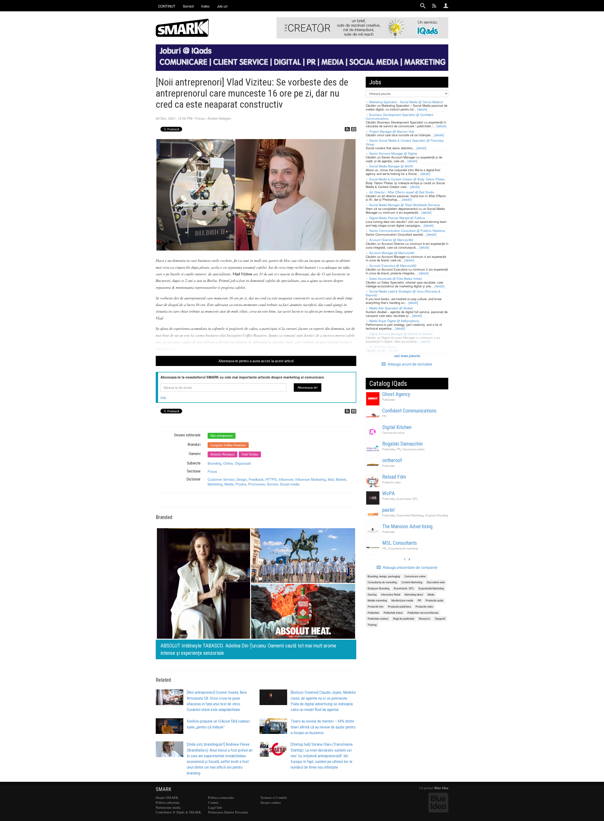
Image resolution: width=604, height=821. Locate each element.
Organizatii (243, 463)
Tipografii (440, 618)
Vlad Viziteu (250, 454)
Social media (289, 483)
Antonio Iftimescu (222, 454)
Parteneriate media (168, 807)
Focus (200, 118)
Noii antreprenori (221, 435)
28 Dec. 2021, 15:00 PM (174, 118)
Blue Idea (441, 787)
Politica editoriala (167, 802)
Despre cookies (270, 802)
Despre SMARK (167, 797)
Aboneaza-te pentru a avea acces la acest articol (256, 361)
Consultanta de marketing (403, 548)
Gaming (372, 594)
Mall (331, 479)
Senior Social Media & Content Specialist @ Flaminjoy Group (405, 142)
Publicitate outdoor (378, 618)
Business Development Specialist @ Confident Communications (399, 116)
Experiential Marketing (410, 515)
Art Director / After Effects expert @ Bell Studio (401, 192)
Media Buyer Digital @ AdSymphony (394, 321)
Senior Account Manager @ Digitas (393, 153)
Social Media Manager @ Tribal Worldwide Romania (404, 205)
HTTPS (271, 479)
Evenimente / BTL (407, 499)
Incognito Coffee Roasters (228, 445)
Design (241, 479)
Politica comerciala (221, 797)
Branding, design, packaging (384, 576)
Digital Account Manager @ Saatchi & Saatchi (400, 334)
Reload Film (394, 477)
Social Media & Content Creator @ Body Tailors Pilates (407, 179)
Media (229, 483)
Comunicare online (393, 432)
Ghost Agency (396, 394)
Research (424, 618)
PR (384, 416)
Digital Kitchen (396, 427)
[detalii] (422, 109)
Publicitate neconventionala (422, 612)
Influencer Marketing (310, 479)
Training (372, 624)
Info (163, 397)
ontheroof (392, 460)
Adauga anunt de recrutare (409, 364)
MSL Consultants (399, 543)
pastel (388, 510)
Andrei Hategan (219, 118)
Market (341, 479)
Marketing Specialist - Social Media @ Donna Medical (406, 102)
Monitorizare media (402, 600)
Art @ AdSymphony (383, 347)
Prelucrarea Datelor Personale (228, 812)
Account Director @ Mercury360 (391, 240)
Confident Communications (409, 411)
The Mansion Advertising (407, 526)
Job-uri (222, 6)
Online (228, 463)
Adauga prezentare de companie (409, 567)
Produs (240, 483)
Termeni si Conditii (273, 797)
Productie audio (434, 600)
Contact (213, 802)
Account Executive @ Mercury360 (392, 265)
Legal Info (215, 807)
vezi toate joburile (407, 355)
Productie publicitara (399, 606)
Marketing (215, 483)
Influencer (286, 479)
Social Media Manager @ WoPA (391, 166)
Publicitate (388, 399)
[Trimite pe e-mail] (353, 129)
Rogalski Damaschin (402, 444)
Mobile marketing (377, 600)
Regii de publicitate (403, 618)
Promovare (256, 483)
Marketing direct (414, 594)
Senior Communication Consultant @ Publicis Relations (407, 230)
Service (272, 483)
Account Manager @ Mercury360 (391, 253)
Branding (214, 463)
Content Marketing (411, 582)
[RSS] (347, 129)
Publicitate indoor (393, 612)
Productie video (391, 482)
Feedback (256, 479)
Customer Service (221, 479)
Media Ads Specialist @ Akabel (391, 308)
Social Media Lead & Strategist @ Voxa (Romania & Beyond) (403, 293)
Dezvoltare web (436, 582)
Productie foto (375, 606)
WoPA (388, 493)
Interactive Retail (390, 594)
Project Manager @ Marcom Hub (391, 131)
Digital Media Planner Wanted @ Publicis (397, 218)
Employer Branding (436, 515)
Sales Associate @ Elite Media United (395, 278)
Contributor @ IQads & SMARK (178, 812)
